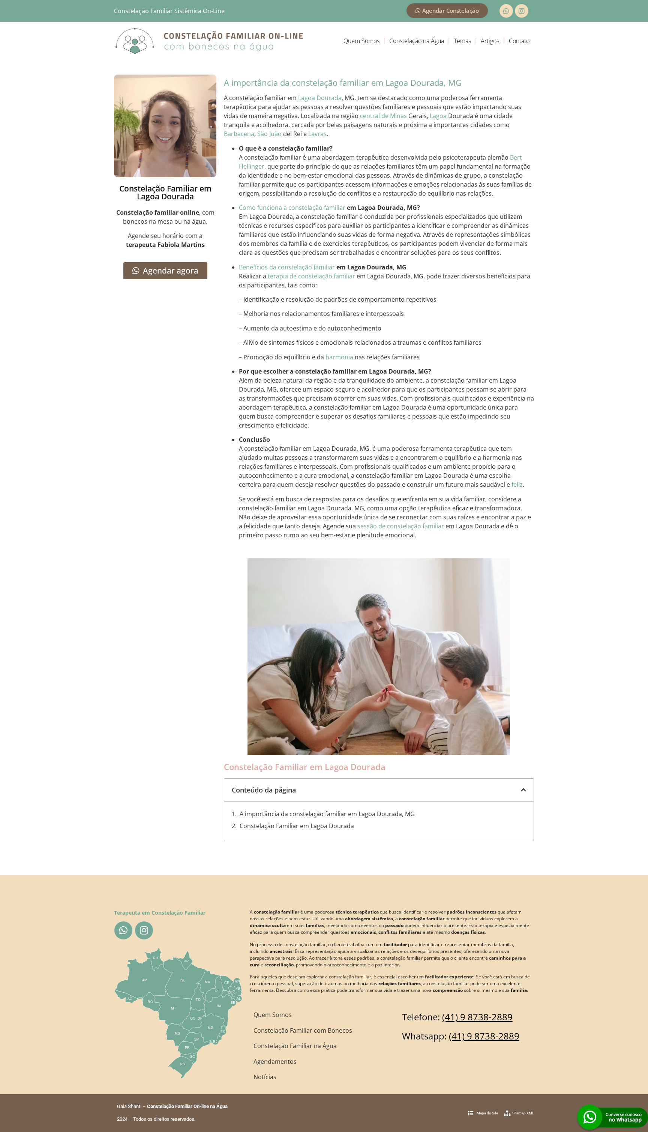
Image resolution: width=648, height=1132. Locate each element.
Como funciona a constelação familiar (292, 207)
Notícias (265, 1077)
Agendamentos (275, 1061)
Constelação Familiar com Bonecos (303, 1030)
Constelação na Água (416, 41)
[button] (523, 790)
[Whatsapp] (506, 11)
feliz (517, 484)
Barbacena (239, 134)
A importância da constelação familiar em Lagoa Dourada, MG (327, 814)
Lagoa (438, 116)
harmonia (339, 357)
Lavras (317, 134)
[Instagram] (521, 11)
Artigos (490, 41)
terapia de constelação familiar (311, 276)
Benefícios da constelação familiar (287, 267)
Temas (462, 41)
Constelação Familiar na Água (295, 1046)
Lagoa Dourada (320, 98)
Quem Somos (362, 41)
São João (269, 134)
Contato (519, 41)
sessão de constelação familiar (400, 526)
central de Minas (383, 116)
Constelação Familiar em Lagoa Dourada (297, 826)
